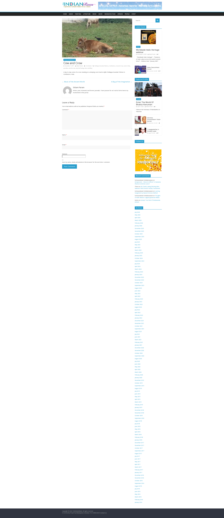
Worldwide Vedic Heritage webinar (147, 50)
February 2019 (139, 405)
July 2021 (137, 334)
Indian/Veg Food (110, 14)
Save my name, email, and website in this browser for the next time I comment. (86, 162)
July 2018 (137, 423)
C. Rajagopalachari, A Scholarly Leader (153, 130)
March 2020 (138, 372)
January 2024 (138, 274)
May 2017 (137, 461)
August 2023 (138, 288)
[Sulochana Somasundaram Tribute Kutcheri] (140, 117)
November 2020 (139, 350)
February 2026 (139, 223)
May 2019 (137, 396)
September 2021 (139, 329)
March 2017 (138, 467)
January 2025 (138, 255)
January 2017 (138, 472)
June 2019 (137, 394)
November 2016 (139, 478)
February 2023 (139, 299)
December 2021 (139, 320)
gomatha (65, 68)
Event (134, 14)
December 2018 (139, 410)
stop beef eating (80, 68)
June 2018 (137, 426)
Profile (127, 14)
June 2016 (137, 491)
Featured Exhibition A (69, 60)
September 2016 (139, 483)
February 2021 (139, 342)
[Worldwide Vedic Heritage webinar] (148, 31)
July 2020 (137, 361)
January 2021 (138, 345)
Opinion (120, 14)
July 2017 (137, 456)
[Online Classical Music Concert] (140, 66)
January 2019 (138, 407)
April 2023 (137, 296)
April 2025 (137, 247)
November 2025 (139, 231)
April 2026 (137, 217)
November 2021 (139, 323)
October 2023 (139, 282)
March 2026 (138, 220)
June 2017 (137, 459)
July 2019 (137, 391)
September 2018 (139, 418)
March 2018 (138, 434)
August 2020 (138, 358)
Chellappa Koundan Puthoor (101, 66)
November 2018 (139, 413)
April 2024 (137, 266)
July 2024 (137, 264)
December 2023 (139, 277)
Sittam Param (79, 66)
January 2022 (138, 318)
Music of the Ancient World (73, 82)
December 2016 (139, 475)
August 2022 (138, 307)
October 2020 (139, 353)
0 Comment (88, 66)
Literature (86, 14)
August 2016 (138, 486)
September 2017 (139, 451)
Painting (78, 14)
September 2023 (139, 285)
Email (64, 145)
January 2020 (138, 377)
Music (94, 14)
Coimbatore (112, 66)
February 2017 (139, 470)
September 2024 (139, 261)
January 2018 (138, 440)
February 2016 (139, 499)
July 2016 (137, 489)
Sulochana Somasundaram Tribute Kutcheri (153, 119)
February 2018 (139, 437)
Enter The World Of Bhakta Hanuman (145, 103)
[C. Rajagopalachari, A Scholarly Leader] (140, 128)
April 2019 (137, 399)
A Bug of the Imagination (121, 82)
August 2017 (138, 453)
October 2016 (139, 480)
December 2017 (139, 442)
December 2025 (139, 228)
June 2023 (137, 291)
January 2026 (138, 226)
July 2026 (137, 212)
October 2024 (139, 258)
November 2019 (139, 380)
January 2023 (138, 301)
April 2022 (137, 312)
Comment (65, 109)
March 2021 (138, 339)
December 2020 (139, 348)
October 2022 (139, 304)
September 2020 (139, 356)
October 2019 (139, 383)
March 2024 (138, 269)
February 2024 (139, 272)
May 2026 (137, 215)
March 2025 (138, 250)
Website (64, 154)
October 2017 (139, 448)
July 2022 (137, 310)
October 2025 (139, 234)
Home (65, 14)
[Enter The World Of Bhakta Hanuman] (148, 83)
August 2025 (138, 239)
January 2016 (138, 502)
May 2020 (137, 367)
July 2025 (137, 242)
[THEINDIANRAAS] (79, 3)
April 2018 (137, 432)
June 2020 (137, 364)
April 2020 (137, 369)
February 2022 (139, 315)
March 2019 (138, 402)
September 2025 (139, 236)
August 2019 (138, 388)
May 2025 (137, 245)
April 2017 (137, 464)
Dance (71, 14)
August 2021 (138, 331)
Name (64, 135)
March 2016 (138, 497)
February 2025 (139, 253)
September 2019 (139, 386)
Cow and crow (119, 66)
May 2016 (137, 494)
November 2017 (139, 445)
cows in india (127, 66)
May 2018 (137, 429)
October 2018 (139, 415)
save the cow (72, 68)
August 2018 (138, 421)
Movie (100, 14)
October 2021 (139, 326)
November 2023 (139, 280)
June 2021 (137, 337)
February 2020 (139, 375)
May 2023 (137, 293)
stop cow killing (88, 68)
